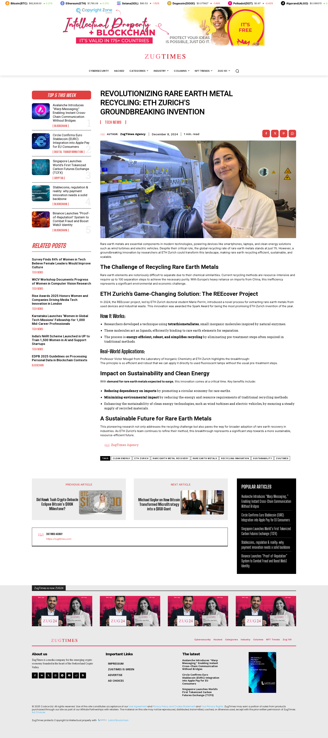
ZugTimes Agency (132, 134)
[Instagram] (55, 675)
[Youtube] (69, 675)
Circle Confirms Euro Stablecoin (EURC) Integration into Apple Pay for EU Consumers (71, 141)
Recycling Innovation (235, 458)
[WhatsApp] (292, 133)
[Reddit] (76, 675)
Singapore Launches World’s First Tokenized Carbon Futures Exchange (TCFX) (71, 167)
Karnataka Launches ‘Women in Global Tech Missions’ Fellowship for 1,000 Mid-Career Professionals (60, 320)
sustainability (262, 458)
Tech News (37, 272)
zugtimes (282, 458)
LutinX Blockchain (118, 720)
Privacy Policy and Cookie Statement (174, 706)
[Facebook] (266, 133)
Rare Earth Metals (205, 458)
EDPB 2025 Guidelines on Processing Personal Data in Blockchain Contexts (59, 358)
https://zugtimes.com (58, 538)
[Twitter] (48, 675)
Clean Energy (121, 458)
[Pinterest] (283, 133)
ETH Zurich (141, 458)
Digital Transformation (68, 151)
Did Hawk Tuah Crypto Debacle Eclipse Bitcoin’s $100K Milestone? (57, 504)
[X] (275, 133)
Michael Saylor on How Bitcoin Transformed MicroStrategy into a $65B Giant (159, 504)
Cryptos (58, 178)
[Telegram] (62, 675)
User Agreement (138, 706)
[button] (237, 71)
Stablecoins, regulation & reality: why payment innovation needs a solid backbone (70, 193)
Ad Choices (38, 712)
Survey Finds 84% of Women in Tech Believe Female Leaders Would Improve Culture (61, 263)
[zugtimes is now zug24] (62, 611)
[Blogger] (83, 675)
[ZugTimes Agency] (103, 134)
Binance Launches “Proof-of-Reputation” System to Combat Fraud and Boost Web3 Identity (71, 219)
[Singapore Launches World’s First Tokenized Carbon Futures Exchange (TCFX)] (41, 167)
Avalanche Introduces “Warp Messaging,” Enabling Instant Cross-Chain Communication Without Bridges (69, 113)
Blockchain (60, 125)
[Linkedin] (42, 675)
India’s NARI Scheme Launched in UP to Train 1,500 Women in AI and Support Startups (61, 340)
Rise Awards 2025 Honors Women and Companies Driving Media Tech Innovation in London (60, 299)
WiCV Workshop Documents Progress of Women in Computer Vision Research (61, 281)
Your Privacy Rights (212, 706)
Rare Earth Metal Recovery (170, 458)
